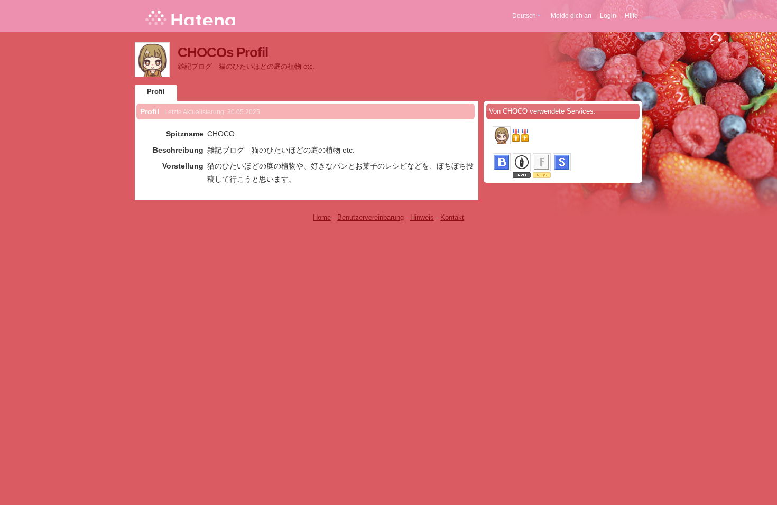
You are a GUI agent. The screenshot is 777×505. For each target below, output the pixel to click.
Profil (156, 92)
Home (322, 217)
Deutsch (524, 16)
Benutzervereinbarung (370, 217)
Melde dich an (571, 16)
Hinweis (422, 217)
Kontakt (452, 217)
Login (608, 16)
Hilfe (631, 16)
